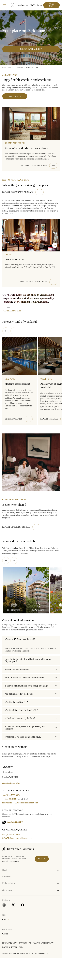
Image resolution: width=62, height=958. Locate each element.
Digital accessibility (43, 943)
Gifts (4, 919)
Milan (31, 548)
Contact (5, 934)
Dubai (53, 548)
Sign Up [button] (41, 859)
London (15, 548)
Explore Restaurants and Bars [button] (17, 192)
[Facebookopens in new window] (22, 905)
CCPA (21, 947)
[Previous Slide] (41, 245)
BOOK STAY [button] (51, 5)
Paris (26, 548)
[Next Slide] (54, 245)
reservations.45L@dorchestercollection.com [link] (20, 803)
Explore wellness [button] (13, 419)
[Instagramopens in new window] (4, 905)
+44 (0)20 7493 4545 (11, 834)
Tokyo (4, 551)
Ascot (21, 548)
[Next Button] (13, 330)
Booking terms (9, 947)
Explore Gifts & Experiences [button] (16, 527)
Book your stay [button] (15, 96)
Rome (37, 548)
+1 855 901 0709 (9, 799)
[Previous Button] (5, 330)
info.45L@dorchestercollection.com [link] (17, 838)
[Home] (18, 849)
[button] (39, 166)
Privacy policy (9, 943)
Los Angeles (45, 548)
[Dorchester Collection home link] (26, 5)
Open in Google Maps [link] (11, 783)
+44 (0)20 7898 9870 (11, 795)
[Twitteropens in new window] (13, 905)
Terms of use (25, 943)
